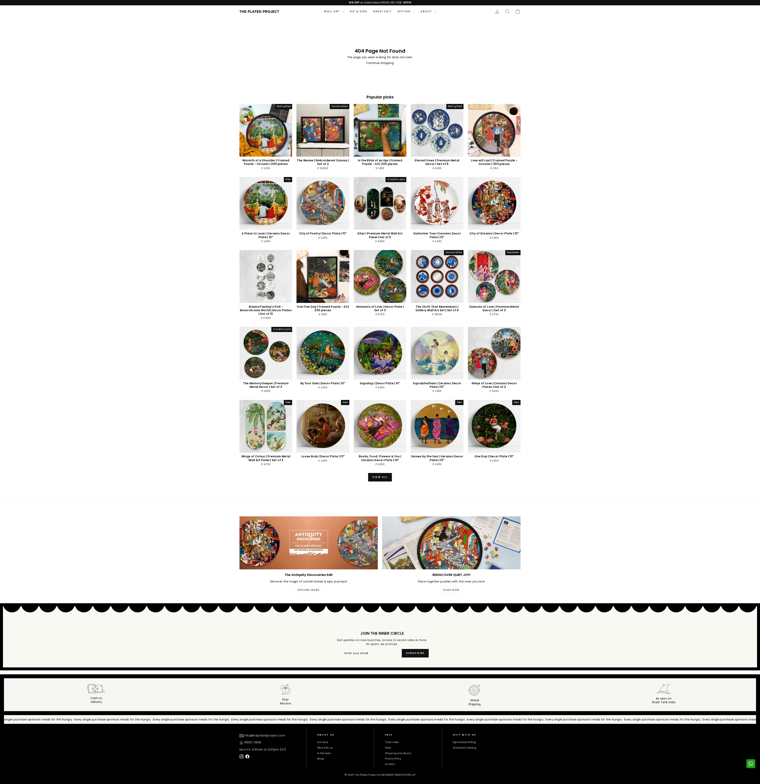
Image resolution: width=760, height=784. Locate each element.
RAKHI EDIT (382, 11)
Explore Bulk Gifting (464, 742)
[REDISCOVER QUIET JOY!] (451, 543)
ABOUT (427, 11)
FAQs (388, 747)
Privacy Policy (393, 758)
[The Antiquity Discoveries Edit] (308, 543)
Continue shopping (380, 63)
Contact (390, 764)
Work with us (325, 747)
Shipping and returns (398, 753)
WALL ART (332, 11)
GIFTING (405, 11)
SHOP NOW (451, 590)
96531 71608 (252, 742)
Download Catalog (464, 747)
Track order (392, 742)
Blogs (320, 758)
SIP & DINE (359, 11)
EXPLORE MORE (309, 590)
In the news (324, 753)
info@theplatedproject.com (264, 735)
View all (380, 477)
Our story (322, 742)
